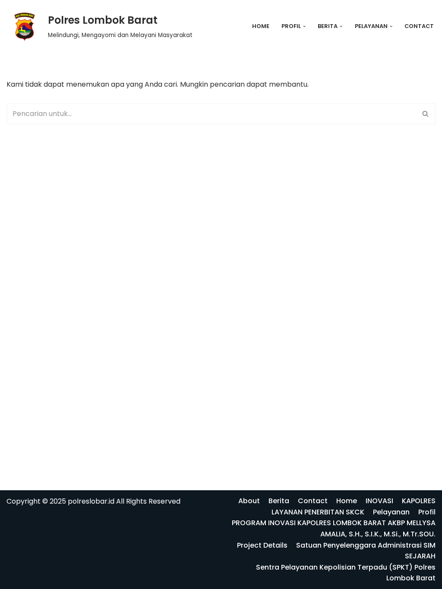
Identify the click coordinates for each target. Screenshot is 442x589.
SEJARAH (420, 556)
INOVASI (379, 501)
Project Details (262, 545)
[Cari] (426, 113)
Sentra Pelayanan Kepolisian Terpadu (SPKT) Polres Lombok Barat (346, 572)
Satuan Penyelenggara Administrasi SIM (366, 545)
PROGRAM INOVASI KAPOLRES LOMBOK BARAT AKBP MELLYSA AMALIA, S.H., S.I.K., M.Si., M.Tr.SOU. (334, 528)
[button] (304, 26)
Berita (278, 501)
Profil (427, 512)
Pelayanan (391, 512)
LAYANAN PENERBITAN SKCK (318, 512)
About (249, 501)
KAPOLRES (419, 501)
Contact (419, 26)
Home (260, 26)
